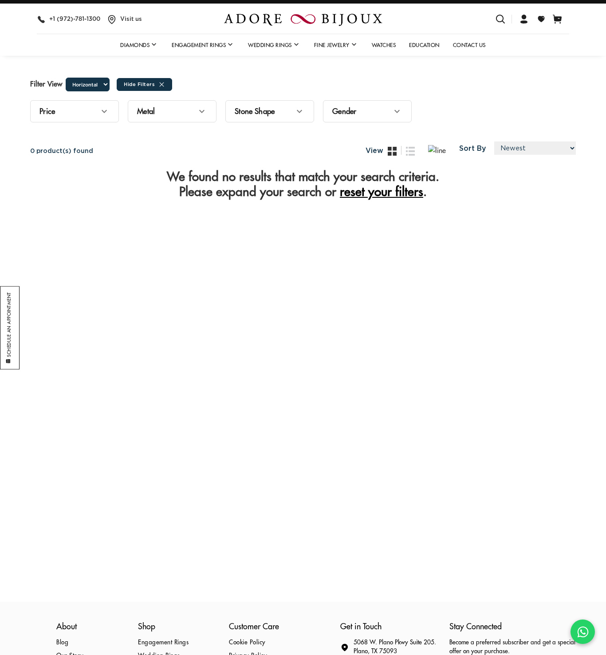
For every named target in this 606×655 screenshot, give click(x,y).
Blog (62, 642)
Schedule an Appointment (9, 324)
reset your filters (381, 192)
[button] (74, 111)
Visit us (131, 19)
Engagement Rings (163, 642)
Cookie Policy (247, 642)
